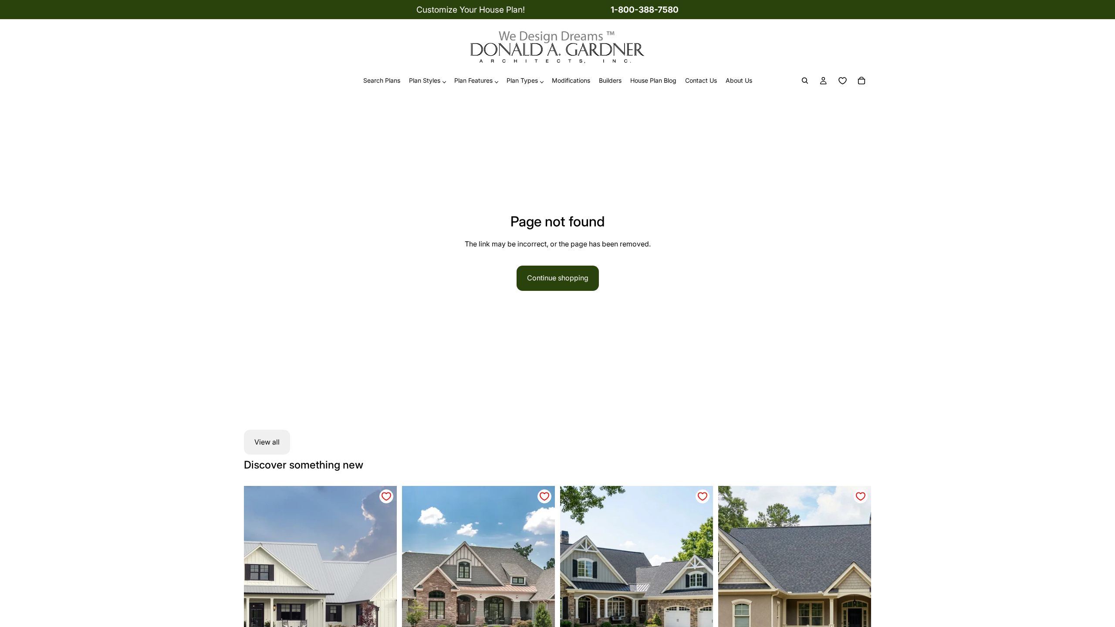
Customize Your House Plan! (470, 9)
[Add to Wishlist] (386, 496)
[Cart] (861, 81)
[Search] (804, 81)
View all (267, 442)
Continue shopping (557, 277)
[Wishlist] (842, 81)
